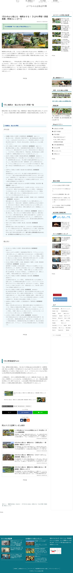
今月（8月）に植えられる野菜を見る (61, 101)
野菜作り (29, 406)
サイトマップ (31, 568)
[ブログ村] (55, 550)
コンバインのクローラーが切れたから (61, 189)
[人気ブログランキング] (60, 299)
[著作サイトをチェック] (21, 420)
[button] (70, 335)
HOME (15, 568)
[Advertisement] (25, 89)
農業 (16, 406)
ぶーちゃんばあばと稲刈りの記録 (60, 185)
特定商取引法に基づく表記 (41, 568)
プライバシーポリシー (54, 568)
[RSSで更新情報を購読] (28, 420)
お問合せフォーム (23, 568)
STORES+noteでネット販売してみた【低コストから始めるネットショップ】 (61, 199)
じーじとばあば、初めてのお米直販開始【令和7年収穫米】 (61, 206)
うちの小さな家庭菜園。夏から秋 (60, 194)
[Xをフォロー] (25, 420)
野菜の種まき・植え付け (8, 406)
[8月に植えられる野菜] (61, 95)
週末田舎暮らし (22, 406)
